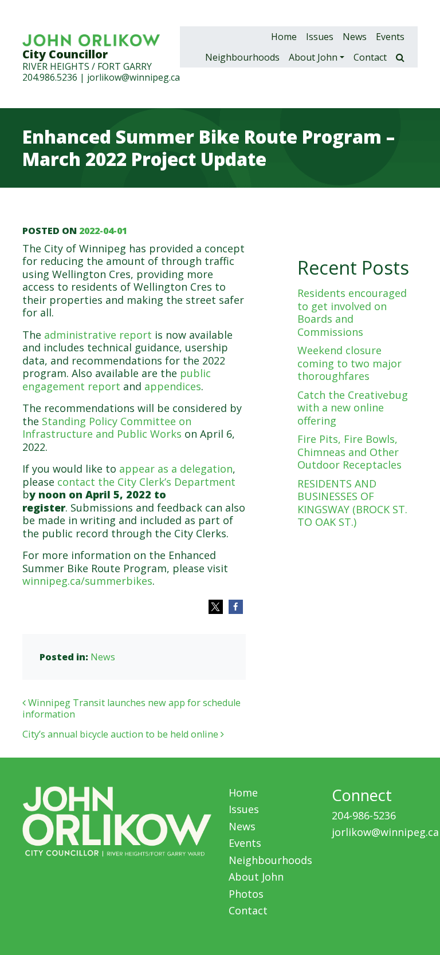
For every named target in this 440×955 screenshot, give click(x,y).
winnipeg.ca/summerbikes (87, 581)
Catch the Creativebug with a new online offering (352, 407)
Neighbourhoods (242, 57)
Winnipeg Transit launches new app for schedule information (131, 708)
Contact (370, 57)
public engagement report (116, 379)
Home (284, 36)
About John (313, 57)
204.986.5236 (49, 77)
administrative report (98, 335)
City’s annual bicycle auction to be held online (121, 734)
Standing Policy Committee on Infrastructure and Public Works (106, 427)
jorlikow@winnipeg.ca (133, 77)
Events (390, 36)
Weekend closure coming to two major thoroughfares (349, 363)
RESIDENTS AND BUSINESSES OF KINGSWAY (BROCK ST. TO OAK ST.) (352, 503)
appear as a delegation (176, 468)
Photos (246, 894)
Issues (319, 36)
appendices (172, 386)
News (355, 36)
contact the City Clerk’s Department (146, 482)
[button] (216, 607)
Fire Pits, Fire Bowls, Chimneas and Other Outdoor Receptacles (349, 451)
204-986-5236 (364, 815)
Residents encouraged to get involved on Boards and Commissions (352, 312)
